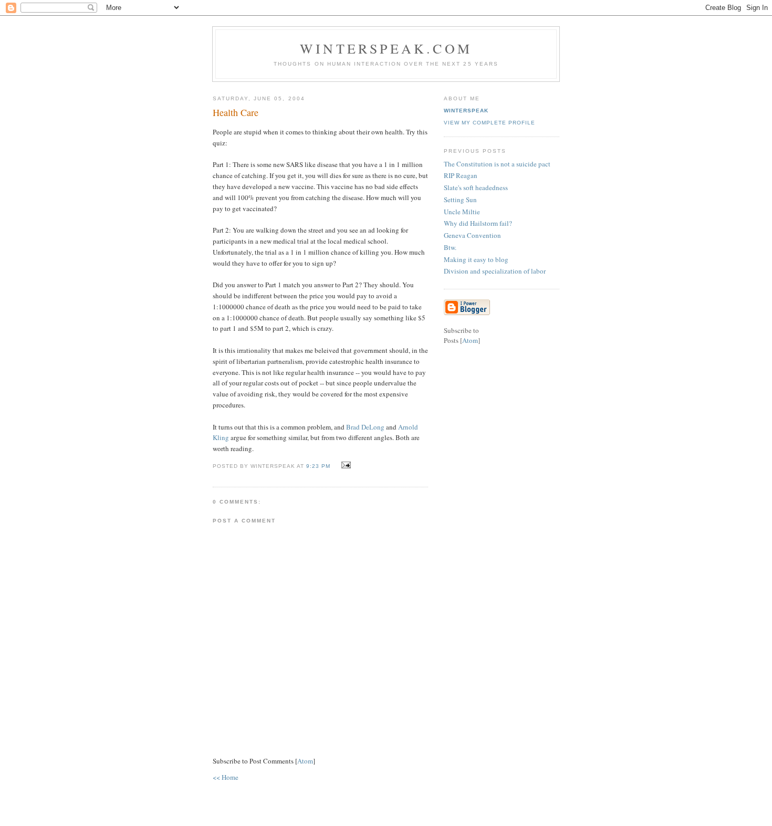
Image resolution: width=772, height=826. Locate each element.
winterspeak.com (386, 48)
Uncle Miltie (462, 211)
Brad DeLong (365, 427)
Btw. (450, 247)
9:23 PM (319, 466)
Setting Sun (460, 199)
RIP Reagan (460, 175)
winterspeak (466, 110)
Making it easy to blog (476, 259)
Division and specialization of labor (495, 271)
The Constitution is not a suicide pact (497, 164)
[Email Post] (344, 465)
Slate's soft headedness (476, 187)
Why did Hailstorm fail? (478, 223)
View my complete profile (489, 123)
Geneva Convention (472, 235)
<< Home (225, 777)
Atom (305, 761)
